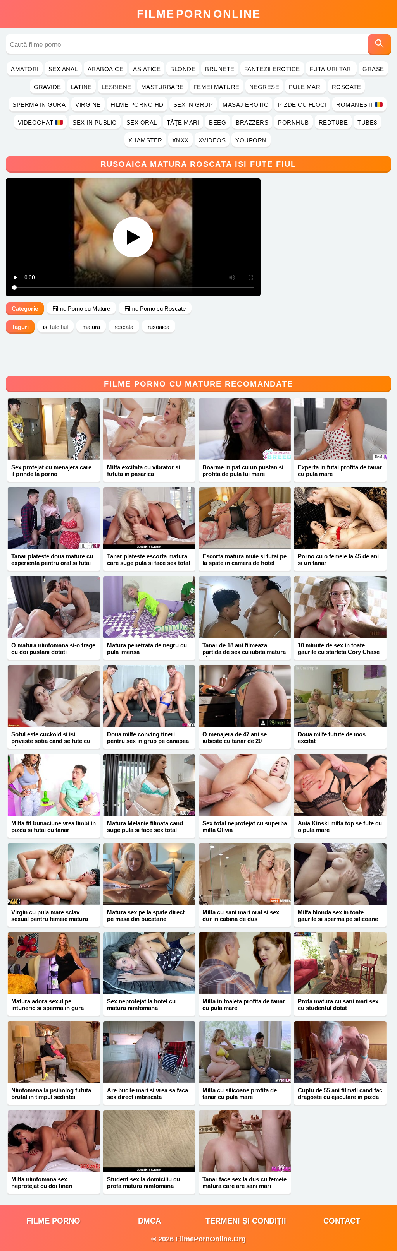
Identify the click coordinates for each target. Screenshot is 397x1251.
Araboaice (106, 69)
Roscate (346, 87)
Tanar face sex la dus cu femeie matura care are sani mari (244, 1182)
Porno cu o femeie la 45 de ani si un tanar (338, 559)
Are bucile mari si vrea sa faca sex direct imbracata (147, 1093)
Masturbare (162, 87)
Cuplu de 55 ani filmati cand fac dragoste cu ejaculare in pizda (340, 1093)
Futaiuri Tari (331, 69)
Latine (81, 87)
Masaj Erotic (245, 104)
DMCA (149, 1221)
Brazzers (252, 122)
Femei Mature (216, 87)
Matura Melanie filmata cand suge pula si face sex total (145, 826)
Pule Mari (305, 87)
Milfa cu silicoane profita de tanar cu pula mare (239, 1093)
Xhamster (145, 140)
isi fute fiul (55, 326)
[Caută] (379, 44)
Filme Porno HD (137, 104)
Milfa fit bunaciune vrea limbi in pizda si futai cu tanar (53, 826)
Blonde (182, 69)
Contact (341, 1221)
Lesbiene (116, 87)
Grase (373, 69)
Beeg (217, 122)
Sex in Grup (193, 104)
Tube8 (367, 122)
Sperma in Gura (39, 104)
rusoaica (158, 326)
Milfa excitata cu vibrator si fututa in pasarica (143, 470)
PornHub (293, 122)
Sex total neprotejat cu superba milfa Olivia (244, 826)
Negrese (264, 87)
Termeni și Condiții (245, 1221)
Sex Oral (141, 122)
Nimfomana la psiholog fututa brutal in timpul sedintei (51, 1093)
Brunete (220, 69)
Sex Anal (63, 69)
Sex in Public (94, 122)
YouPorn (251, 140)
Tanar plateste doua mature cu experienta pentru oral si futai (52, 559)
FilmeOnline (199, 14)
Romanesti (354, 104)
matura (91, 326)
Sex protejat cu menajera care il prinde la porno (51, 470)
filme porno (53, 1221)
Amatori (25, 69)
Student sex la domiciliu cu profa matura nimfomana (143, 1182)
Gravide (47, 87)
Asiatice (147, 69)
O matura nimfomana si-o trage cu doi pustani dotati (53, 648)
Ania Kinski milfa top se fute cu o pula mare (340, 826)
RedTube (333, 122)
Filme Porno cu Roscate (155, 308)
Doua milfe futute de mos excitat (332, 737)
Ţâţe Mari (183, 122)
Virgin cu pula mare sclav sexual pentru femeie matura (49, 915)
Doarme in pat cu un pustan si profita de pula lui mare (242, 470)
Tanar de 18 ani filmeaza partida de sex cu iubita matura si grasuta (244, 652)
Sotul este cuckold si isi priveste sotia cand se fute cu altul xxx (50, 741)
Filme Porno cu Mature (81, 308)
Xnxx (180, 140)
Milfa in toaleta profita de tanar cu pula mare (243, 1004)
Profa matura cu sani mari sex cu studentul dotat (338, 1004)
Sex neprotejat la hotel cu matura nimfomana (141, 1004)
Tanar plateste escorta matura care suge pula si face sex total (148, 559)
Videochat (36, 122)
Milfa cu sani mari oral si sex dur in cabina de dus (240, 915)
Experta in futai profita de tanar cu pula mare (340, 470)
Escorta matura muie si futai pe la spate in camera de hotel (244, 559)
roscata (123, 326)
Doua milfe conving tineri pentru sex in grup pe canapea (148, 737)
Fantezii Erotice (272, 69)
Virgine (88, 104)
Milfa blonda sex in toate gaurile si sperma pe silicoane (338, 915)
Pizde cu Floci (302, 104)
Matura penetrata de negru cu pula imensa (147, 648)
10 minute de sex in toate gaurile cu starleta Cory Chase (339, 648)
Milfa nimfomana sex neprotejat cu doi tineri (41, 1182)
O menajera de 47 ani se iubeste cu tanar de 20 (234, 737)
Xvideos (212, 140)
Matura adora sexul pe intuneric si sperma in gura (47, 1004)
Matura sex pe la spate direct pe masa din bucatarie (146, 915)
